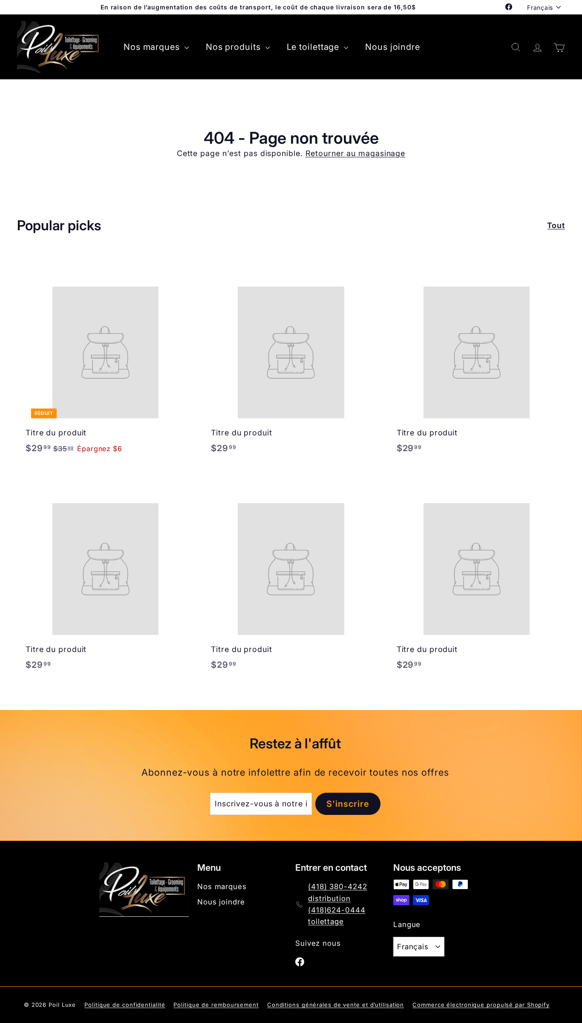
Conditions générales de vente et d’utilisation (335, 1004)
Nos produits (234, 47)
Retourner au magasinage (355, 153)
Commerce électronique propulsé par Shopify (481, 1004)
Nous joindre (392, 47)
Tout (556, 225)
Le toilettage (314, 47)
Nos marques (153, 47)
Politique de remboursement (215, 1004)
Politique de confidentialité (124, 1004)
